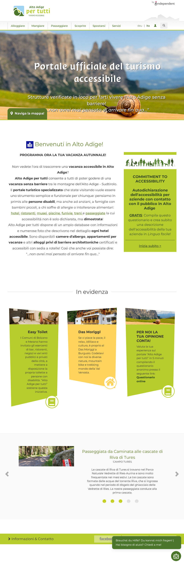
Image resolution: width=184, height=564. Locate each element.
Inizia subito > (150, 246)
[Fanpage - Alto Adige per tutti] (107, 539)
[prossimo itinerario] (176, 473)
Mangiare (37, 26)
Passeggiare (59, 26)
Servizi (116, 26)
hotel (15, 213)
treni (78, 213)
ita (148, 25)
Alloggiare (18, 26)
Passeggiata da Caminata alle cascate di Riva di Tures (122, 456)
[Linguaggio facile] (29, 144)
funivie (67, 213)
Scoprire (80, 26)
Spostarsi (99, 26)
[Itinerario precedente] (7, 473)
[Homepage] (33, 11)
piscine (54, 213)
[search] (163, 25)
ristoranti (28, 213)
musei (42, 213)
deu (139, 25)
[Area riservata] (156, 26)
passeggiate (95, 213)
